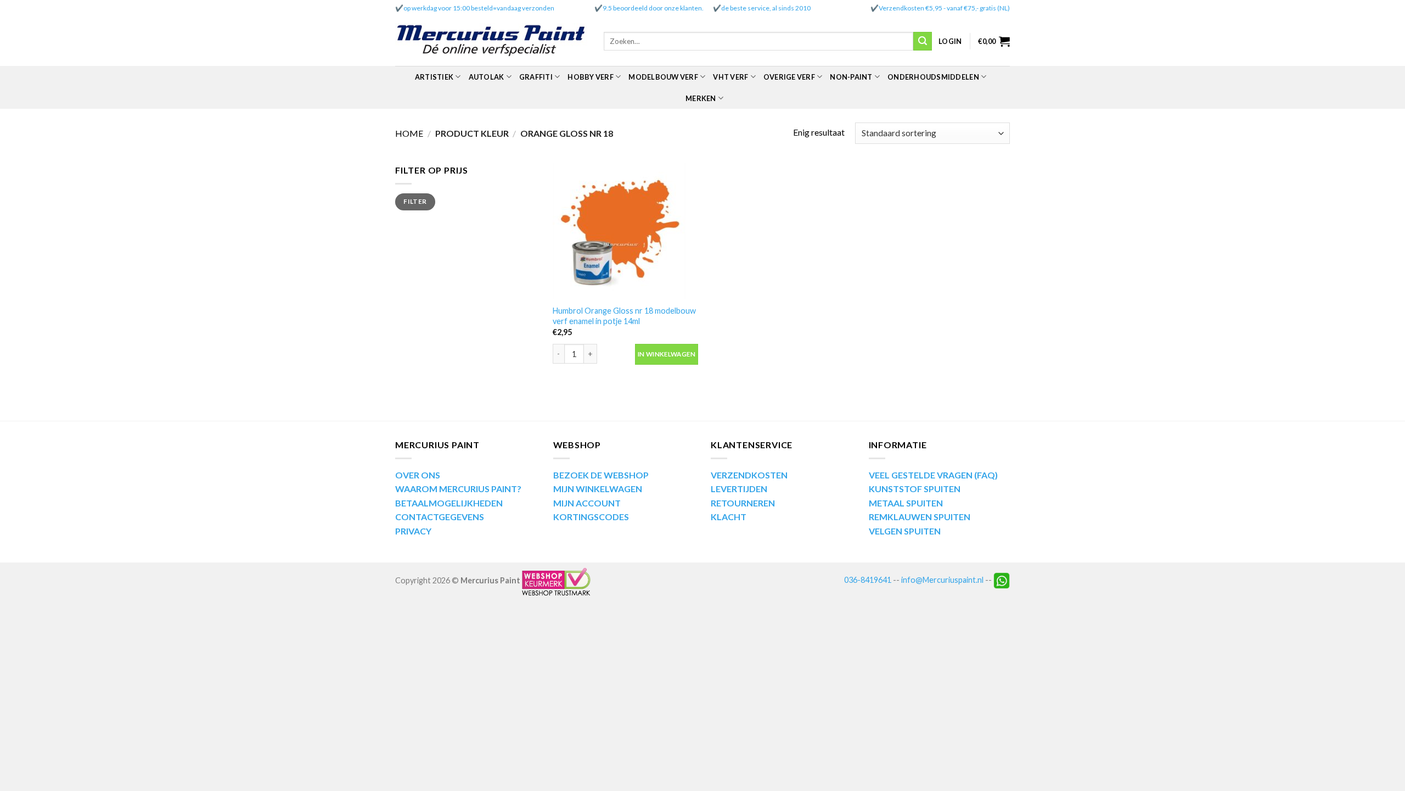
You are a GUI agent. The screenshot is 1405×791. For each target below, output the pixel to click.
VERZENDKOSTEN (749, 475)
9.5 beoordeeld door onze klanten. (653, 8)
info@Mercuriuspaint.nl (942, 579)
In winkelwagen (666, 354)
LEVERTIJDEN (739, 488)
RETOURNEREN (743, 503)
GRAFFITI (536, 77)
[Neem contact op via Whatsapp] (1001, 579)
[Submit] (922, 41)
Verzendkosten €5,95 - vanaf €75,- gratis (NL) (944, 8)
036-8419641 (867, 579)
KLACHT (728, 516)
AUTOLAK (486, 77)
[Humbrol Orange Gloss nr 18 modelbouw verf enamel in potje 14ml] (625, 231)
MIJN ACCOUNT (587, 503)
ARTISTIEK (434, 77)
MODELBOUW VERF (663, 77)
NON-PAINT (851, 77)
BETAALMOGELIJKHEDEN (449, 503)
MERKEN (700, 98)
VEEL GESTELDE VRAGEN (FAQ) (933, 475)
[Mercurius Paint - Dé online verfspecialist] (491, 41)
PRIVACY (413, 531)
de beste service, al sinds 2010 (766, 8)
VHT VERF (730, 77)
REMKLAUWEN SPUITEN (919, 516)
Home (409, 133)
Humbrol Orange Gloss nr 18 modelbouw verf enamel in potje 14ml (624, 316)
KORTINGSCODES (591, 516)
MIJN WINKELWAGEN (597, 488)
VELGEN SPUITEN (905, 531)
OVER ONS (417, 475)
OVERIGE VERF (789, 77)
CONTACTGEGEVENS (439, 516)
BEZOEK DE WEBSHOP (601, 475)
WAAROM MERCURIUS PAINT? (458, 488)
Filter (414, 201)
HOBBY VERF (590, 77)
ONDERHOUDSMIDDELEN (933, 77)
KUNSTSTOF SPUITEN (914, 488)
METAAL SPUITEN (906, 503)
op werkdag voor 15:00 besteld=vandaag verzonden (478, 8)
